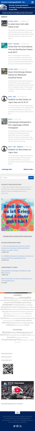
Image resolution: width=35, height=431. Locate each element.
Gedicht (18, 335)
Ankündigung (22, 332)
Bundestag (27, 303)
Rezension (28, 340)
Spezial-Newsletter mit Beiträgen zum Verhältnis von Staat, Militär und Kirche (16, 272)
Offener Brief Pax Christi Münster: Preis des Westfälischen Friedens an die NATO (20, 49)
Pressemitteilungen (9, 339)
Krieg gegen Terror (7, 311)
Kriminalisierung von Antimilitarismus (18, 313)
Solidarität (18, 320)
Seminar (16, 342)
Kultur (27, 314)
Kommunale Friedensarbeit (21, 309)
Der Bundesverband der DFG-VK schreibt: (12, 403)
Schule (13, 320)
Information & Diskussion (17, 307)
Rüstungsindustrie (7, 320)
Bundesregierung (18, 302)
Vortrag (19, 342)
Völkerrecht (6, 323)
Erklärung (16, 44)
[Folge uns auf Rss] (20, 426)
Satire (32, 340)
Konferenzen (32, 309)
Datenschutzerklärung (6, 353)
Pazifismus (5, 318)
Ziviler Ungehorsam (19, 325)
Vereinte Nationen (26, 321)
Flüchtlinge (30, 305)
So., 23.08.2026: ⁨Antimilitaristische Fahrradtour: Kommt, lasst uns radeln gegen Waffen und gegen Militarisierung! (17, 257)
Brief (14, 96)
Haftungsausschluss (6, 356)
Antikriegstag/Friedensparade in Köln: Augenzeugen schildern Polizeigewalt (19, 125)
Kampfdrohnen (5, 309)
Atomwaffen (25, 297)
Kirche (12, 309)
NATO (30, 316)
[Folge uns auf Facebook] (17, 426)
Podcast (26, 337)
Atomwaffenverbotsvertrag (8, 300)
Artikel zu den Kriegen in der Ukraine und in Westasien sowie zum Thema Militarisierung (16, 280)
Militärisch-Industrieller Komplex (20, 316)
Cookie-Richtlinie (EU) (6, 360)
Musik (28, 316)
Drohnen (22, 305)
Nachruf (23, 337)
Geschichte (5, 307)
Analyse (13, 333)
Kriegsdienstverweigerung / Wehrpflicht (22, 311)
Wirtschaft (20, 323)
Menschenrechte (8, 316)
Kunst (30, 314)
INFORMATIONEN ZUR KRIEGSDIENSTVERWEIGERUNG (17, 236)
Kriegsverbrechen (6, 313)
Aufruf (30, 332)
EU (25, 305)
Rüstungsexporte (28, 318)
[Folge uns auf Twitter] (14, 426)
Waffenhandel (14, 323)
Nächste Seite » (29, 169)
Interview (33, 335)
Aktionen (10, 21)
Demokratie (16, 305)
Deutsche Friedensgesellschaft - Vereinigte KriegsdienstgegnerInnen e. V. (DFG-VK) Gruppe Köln (13, 2)
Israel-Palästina (30, 307)
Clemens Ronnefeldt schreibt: (9, 267)
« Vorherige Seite (6, 169)
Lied (19, 337)
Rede (19, 340)
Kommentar (20, 147)
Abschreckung (16, 298)
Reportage (23, 340)
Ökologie (26, 325)
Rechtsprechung (17, 318)
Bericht (16, 21)
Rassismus (11, 318)
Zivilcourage (26, 323)
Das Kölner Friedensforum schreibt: (11, 242)
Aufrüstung (19, 300)
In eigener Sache (26, 335)
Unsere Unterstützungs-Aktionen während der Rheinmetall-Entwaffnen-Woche (20, 75)
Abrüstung (8, 297)
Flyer (15, 335)
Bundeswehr (7, 304)
